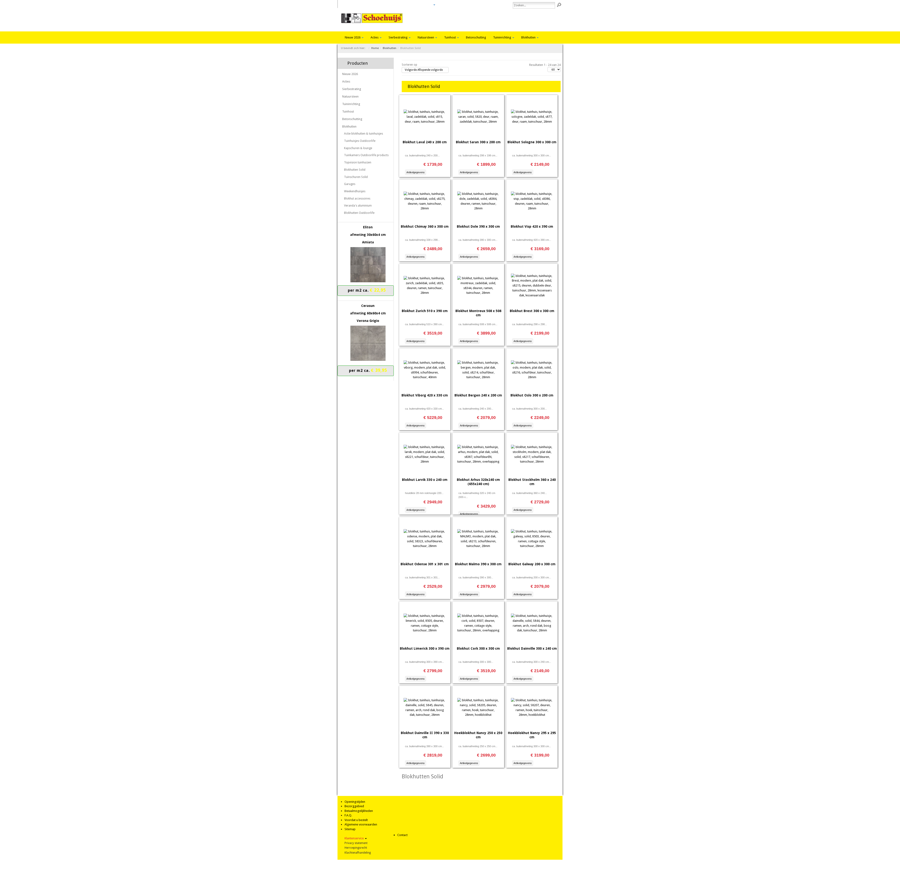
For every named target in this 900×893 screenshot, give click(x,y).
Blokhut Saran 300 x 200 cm (478, 142)
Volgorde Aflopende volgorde (424, 70)
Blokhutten (528, 37)
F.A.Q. (348, 815)
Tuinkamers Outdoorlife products (366, 155)
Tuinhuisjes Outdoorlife (359, 141)
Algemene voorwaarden (361, 824)
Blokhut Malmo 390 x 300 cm (478, 564)
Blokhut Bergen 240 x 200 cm (478, 395)
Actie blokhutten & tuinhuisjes (363, 133)
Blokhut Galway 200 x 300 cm (531, 564)
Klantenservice (354, 838)
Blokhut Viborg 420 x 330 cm (424, 395)
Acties (375, 37)
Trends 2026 (364, 4)
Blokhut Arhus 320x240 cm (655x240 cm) (478, 482)
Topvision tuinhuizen (357, 162)
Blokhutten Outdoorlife (359, 213)
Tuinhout (450, 37)
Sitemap (350, 829)
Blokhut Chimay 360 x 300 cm (425, 226)
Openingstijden (355, 801)
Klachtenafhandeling (358, 852)
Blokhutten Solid (354, 169)
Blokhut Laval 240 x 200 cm (425, 142)
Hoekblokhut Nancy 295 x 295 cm (532, 735)
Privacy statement (356, 843)
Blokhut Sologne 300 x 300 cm (531, 142)
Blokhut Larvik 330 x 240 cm (424, 480)
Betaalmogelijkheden (359, 811)
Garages (349, 184)
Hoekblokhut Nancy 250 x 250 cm (478, 735)
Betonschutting (476, 37)
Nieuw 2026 (353, 37)
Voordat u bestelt (356, 820)
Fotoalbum (384, 4)
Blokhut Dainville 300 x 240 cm (532, 648)
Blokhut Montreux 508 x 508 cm (478, 313)
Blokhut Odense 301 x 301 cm (425, 564)
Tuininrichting (502, 37)
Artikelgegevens (415, 172)
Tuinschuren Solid (356, 177)
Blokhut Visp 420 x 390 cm (532, 226)
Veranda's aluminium (358, 205)
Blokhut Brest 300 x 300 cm (532, 311)
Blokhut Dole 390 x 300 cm (478, 226)
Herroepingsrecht (356, 847)
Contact (427, 4)
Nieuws (412, 4)
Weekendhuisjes (354, 191)
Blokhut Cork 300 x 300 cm (478, 648)
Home (347, 4)
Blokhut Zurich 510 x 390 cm (425, 311)
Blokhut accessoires (357, 198)
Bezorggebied (354, 806)
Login (399, 4)
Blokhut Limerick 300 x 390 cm (425, 648)
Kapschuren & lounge (358, 148)
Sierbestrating (398, 37)
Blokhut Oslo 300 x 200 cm (531, 395)
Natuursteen (426, 37)
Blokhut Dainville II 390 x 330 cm (425, 735)
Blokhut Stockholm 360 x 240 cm (532, 482)
